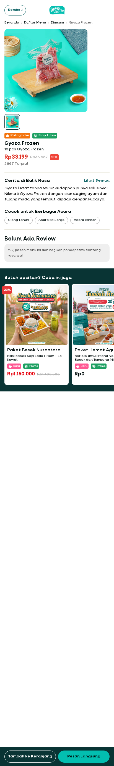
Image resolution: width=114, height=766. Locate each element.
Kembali (15, 10)
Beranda (11, 22)
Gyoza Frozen (80, 22)
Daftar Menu (35, 22)
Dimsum (57, 22)
